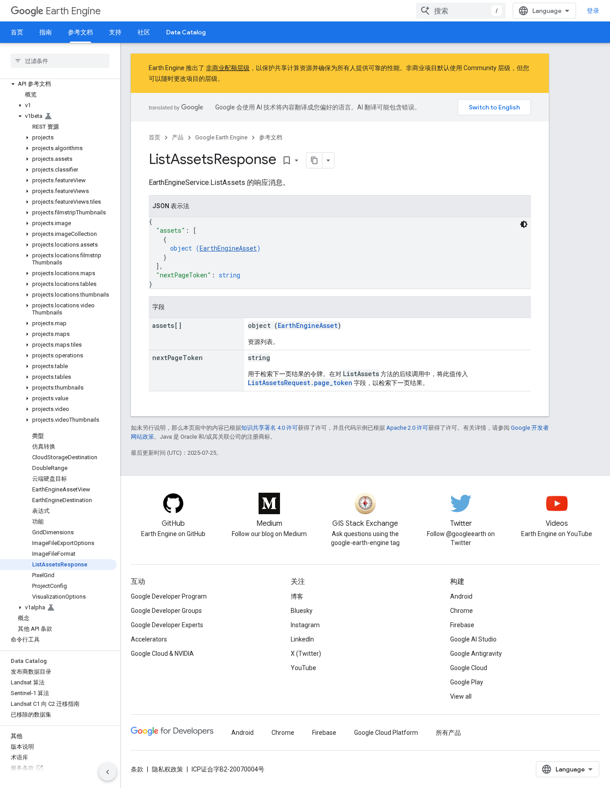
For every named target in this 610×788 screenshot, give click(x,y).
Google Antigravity (476, 653)
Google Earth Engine (221, 137)
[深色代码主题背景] (524, 224)
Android (461, 596)
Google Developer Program (169, 596)
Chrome (461, 610)
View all (461, 696)
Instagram (305, 625)
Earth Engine (73, 11)
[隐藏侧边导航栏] (108, 772)
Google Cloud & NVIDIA (162, 653)
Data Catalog (186, 32)
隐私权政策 (167, 769)
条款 (137, 769)
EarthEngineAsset (228, 248)
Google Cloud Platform (386, 732)
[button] (58, 84)
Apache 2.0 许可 (407, 427)
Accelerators (149, 639)
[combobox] (461, 11)
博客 (297, 596)
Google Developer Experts (167, 625)
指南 (45, 32)
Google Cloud (468, 667)
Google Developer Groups (166, 610)
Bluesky (302, 610)
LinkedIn (302, 639)
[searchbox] (60, 61)
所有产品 (448, 732)
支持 (115, 32)
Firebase (462, 625)
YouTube (303, 667)
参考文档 (80, 32)
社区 (144, 32)
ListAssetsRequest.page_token (300, 382)
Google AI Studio (473, 639)
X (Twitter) (306, 653)
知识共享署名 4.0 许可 (269, 427)
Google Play (466, 682)
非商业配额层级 (228, 67)
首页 (17, 32)
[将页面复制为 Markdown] (314, 160)
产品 (178, 137)
